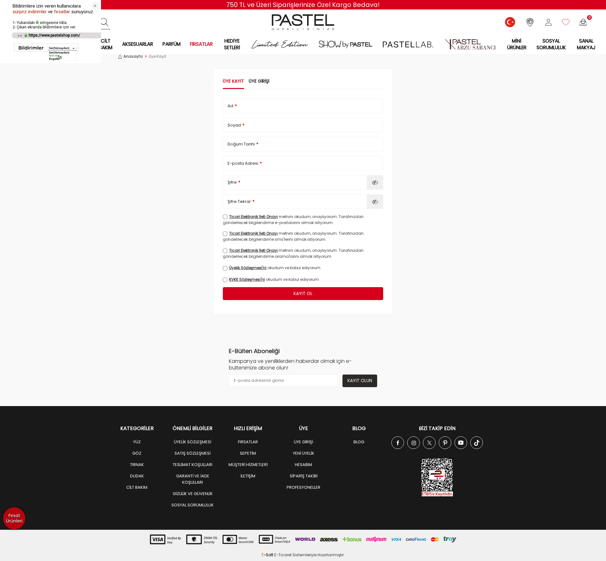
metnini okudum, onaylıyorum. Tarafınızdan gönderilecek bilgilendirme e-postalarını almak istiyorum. (293, 219)
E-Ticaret (283, 555)
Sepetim (248, 453)
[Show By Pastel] (345, 44)
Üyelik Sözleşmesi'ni (247, 267)
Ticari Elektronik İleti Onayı (253, 216)
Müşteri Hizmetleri (248, 465)
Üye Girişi (259, 81)
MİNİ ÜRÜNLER (516, 44)
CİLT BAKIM (105, 44)
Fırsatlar (248, 442)
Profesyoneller (303, 487)
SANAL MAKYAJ (586, 44)
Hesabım (303, 465)
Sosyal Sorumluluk (551, 44)
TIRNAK (137, 465)
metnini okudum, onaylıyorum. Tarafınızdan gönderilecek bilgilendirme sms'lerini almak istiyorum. (293, 236)
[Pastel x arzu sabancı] (470, 44)
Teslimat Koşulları (192, 465)
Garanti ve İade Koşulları (192, 479)
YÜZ (137, 442)
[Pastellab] (407, 44)
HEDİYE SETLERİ (232, 44)
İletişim (248, 476)
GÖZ (136, 453)
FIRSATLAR (201, 44)
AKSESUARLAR (137, 44)
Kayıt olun (360, 380)
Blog (359, 442)
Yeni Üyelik (303, 453)
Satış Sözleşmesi (193, 453)
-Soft (267, 555)
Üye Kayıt (233, 81)
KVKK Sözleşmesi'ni (247, 279)
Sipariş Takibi (304, 476)
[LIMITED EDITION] (280, 44)
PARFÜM (172, 44)
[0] (583, 22)
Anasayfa (133, 56)
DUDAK (137, 476)
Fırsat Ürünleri (14, 518)
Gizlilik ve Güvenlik (193, 494)
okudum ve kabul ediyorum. (275, 267)
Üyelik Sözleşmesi (192, 442)
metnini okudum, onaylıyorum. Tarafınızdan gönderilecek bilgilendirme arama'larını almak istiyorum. (293, 253)
